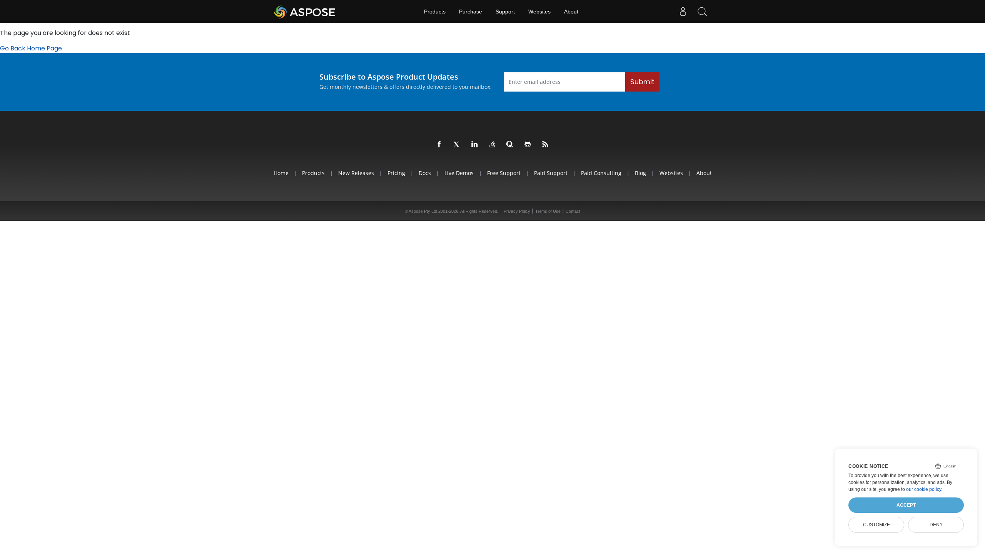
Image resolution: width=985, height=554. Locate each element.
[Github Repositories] (528, 145)
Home (281, 173)
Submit (642, 82)
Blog (640, 173)
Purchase (470, 11)
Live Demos (459, 173)
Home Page (44, 48)
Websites (539, 11)
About (571, 11)
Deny (936, 524)
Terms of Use (548, 211)
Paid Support (551, 173)
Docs (425, 173)
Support (505, 11)
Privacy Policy (517, 211)
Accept (906, 505)
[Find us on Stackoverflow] (492, 145)
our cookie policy (923, 489)
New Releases (356, 173)
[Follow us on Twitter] (457, 145)
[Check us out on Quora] (510, 145)
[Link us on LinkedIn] (475, 145)
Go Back (12, 48)
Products (435, 11)
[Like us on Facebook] (439, 145)
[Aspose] (305, 11)
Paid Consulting (601, 173)
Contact (573, 211)
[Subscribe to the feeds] (546, 145)
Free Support (504, 173)
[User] (683, 11)
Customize (876, 524)
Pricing (396, 173)
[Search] (702, 11)
